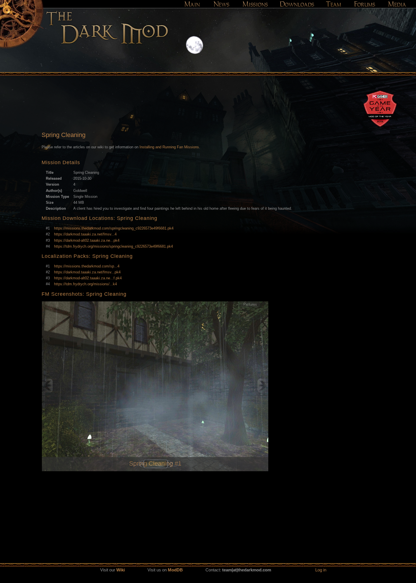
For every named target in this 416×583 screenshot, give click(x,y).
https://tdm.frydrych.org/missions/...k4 (85, 284)
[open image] (155, 385)
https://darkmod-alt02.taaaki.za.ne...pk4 (86, 240)
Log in (320, 569)
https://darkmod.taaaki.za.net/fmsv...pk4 (87, 272)
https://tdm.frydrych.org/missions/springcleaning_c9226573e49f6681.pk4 (113, 246)
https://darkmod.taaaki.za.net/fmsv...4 (85, 234)
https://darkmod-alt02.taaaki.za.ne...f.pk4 (88, 278)
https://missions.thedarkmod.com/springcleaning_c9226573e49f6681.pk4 (113, 228)
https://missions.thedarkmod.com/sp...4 (86, 266)
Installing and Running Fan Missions (169, 147)
